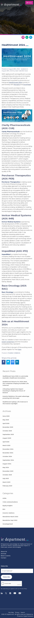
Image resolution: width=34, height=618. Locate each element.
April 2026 (6, 423)
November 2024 (8, 453)
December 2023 (8, 471)
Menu (30, 2)
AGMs (4, 498)
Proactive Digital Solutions (25, 616)
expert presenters (8, 342)
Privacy (17, 612)
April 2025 (6, 442)
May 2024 (6, 467)
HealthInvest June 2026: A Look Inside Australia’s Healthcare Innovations (15, 377)
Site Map (11, 612)
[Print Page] (23, 37)
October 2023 (7, 475)
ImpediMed (6, 254)
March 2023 (6, 482)
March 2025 (6, 445)
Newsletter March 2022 (10, 516)
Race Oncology (7, 292)
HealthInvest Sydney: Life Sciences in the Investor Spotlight (15, 402)
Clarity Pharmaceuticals (11, 131)
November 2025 (8, 427)
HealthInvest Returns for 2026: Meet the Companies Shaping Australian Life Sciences (16, 383)
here (19, 349)
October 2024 (7, 456)
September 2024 (8, 460)
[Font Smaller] (26, 37)
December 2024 (8, 449)
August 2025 (7, 438)
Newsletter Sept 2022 (10, 520)
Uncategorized (8, 524)
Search (23, 612)
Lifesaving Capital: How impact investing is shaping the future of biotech (14, 390)
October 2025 (7, 431)
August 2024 (7, 464)
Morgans (17, 84)
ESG (4, 509)
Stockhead (27, 84)
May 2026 (6, 420)
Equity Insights (7, 505)
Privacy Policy (23, 588)
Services (3, 554)
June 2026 (6, 416)
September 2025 (8, 434)
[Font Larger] (30, 37)
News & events (5, 556)
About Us (4, 551)
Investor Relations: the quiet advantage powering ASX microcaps (16, 397)
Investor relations (8, 513)
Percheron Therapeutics (11, 182)
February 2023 (7, 486)
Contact (3, 558)
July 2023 (6, 478)
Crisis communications (10, 502)
